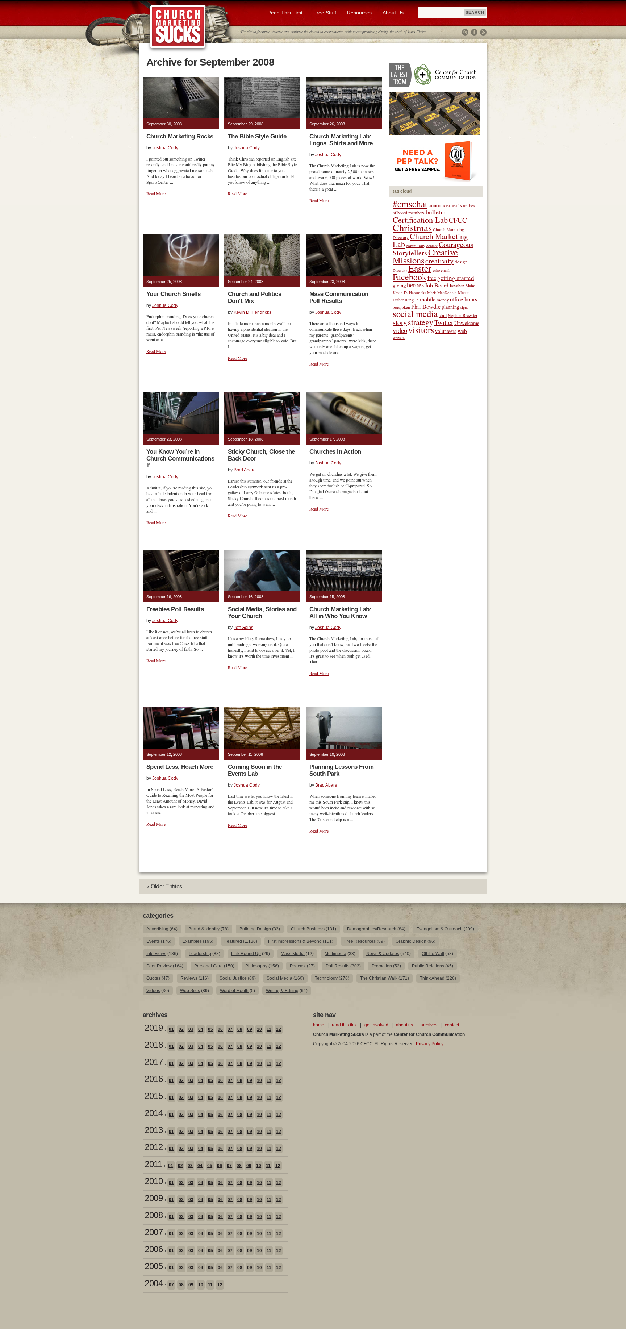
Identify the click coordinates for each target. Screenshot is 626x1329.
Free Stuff (324, 13)
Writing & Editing (282, 990)
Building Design (255, 929)
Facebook (474, 32)
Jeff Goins (243, 627)
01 (171, 1029)
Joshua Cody (165, 147)
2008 (154, 1215)
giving (399, 285)
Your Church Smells (173, 294)
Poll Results (337, 965)
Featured (233, 941)
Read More (156, 193)
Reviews (188, 978)
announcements (445, 205)
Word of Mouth (234, 990)
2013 (154, 1130)
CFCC (458, 220)
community (415, 245)
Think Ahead (432, 978)
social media (415, 314)
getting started (455, 278)
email (445, 270)
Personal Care (208, 965)
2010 (154, 1181)
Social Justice (233, 978)
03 (190, 1029)
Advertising (157, 929)
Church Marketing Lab (430, 240)
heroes (415, 284)
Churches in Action (335, 451)
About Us (393, 13)
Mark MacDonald (442, 292)
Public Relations (428, 965)
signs (464, 307)
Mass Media (293, 953)
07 (230, 1029)
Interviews (156, 953)
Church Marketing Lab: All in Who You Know (340, 613)
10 (259, 1029)
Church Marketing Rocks (179, 136)
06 (220, 1029)
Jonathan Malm (462, 285)
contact (452, 1025)
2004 (154, 1283)
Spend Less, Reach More (179, 766)
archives (429, 1025)
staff (443, 315)
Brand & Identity (204, 929)
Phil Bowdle (426, 307)
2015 (154, 1096)
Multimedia (335, 953)
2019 (154, 1028)
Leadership (200, 953)
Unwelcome (466, 323)
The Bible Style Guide (257, 136)
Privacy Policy (429, 1043)
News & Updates (382, 953)
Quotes (153, 978)
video (400, 330)
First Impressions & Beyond (295, 941)
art (465, 206)
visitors (421, 330)
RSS (483, 32)
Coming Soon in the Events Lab (255, 770)
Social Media (279, 978)
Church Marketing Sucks (178, 27)
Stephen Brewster (462, 315)
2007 (154, 1232)
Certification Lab (420, 219)
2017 (154, 1062)
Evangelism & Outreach (439, 929)
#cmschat (410, 203)
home (318, 1025)
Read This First (284, 13)
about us (404, 1025)
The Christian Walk (378, 978)
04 (200, 1029)
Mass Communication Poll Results (338, 297)
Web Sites (190, 990)
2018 (154, 1045)
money (443, 300)
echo (436, 270)
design (461, 261)
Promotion (382, 965)
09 (249, 1029)
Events (153, 941)
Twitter (465, 32)
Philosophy (256, 965)
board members (411, 213)
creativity (439, 261)
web (462, 330)
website (399, 337)
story (400, 322)
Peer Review (159, 965)
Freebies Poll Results (175, 609)
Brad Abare (245, 469)
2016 (154, 1079)
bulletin (436, 212)
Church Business (308, 929)
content (432, 245)
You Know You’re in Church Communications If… (180, 458)
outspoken (401, 307)
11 (269, 1029)
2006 (154, 1249)
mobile (427, 299)
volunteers (445, 331)
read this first (344, 1025)
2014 (154, 1113)
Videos (153, 990)
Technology (326, 978)
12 (278, 1029)
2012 (154, 1147)
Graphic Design (411, 941)
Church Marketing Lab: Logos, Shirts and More (341, 140)
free (431, 278)
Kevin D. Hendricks (252, 312)
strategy (420, 322)
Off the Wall (433, 953)
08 (239, 1029)
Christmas (412, 227)
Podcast (298, 965)
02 (181, 1029)
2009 (154, 1198)
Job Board (436, 285)
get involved (376, 1025)
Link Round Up (246, 953)
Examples (192, 941)
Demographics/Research (371, 929)
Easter (419, 268)
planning (450, 306)
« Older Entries (164, 886)
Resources (359, 13)
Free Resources (360, 941)
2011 (153, 1164)
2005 (154, 1266)
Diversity (400, 270)
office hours (463, 299)
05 (210, 1029)
